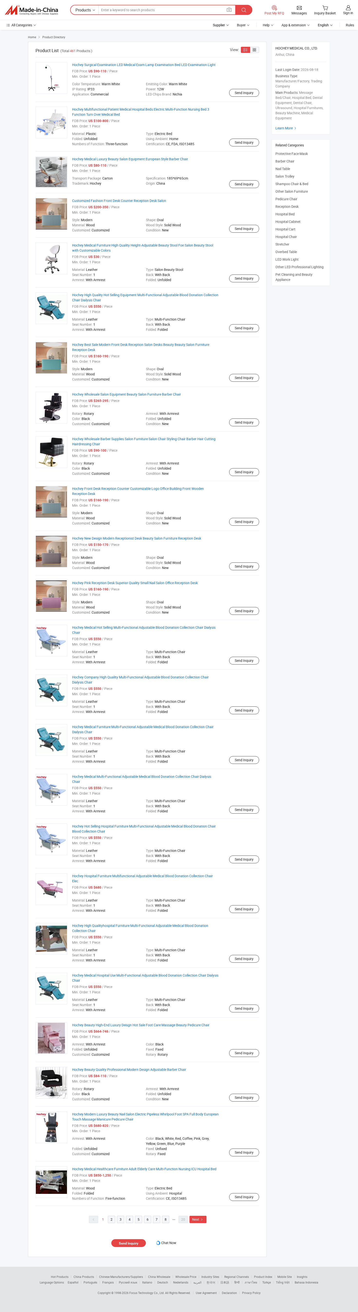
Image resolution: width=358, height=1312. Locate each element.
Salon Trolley (284, 176)
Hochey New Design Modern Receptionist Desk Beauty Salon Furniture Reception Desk (136, 538)
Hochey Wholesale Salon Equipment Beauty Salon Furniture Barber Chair (126, 394)
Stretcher (282, 244)
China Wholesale (159, 1277)
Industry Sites (210, 1277)
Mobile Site (284, 1277)
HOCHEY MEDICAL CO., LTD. (296, 48)
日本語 (224, 1282)
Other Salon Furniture (291, 191)
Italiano (147, 1282)
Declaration (229, 1293)
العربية (197, 1282)
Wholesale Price (185, 1277)
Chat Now (168, 1242)
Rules (350, 25)
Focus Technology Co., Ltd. (147, 1293)
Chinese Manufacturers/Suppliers (121, 1277)
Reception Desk (287, 206)
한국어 (211, 1282)
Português (90, 1282)
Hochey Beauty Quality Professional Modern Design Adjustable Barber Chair (129, 1069)
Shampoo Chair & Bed (291, 183)
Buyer (241, 25)
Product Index (263, 1277)
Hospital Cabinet (288, 221)
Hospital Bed (285, 214)
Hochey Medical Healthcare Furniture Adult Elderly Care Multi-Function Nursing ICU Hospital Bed (144, 1169)
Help (266, 25)
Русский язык (128, 1282)
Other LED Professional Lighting (299, 267)
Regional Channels (236, 1277)
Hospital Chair (286, 236)
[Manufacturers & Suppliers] (31, 10)
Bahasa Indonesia (306, 1282)
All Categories (21, 25)
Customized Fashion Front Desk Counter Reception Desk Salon (119, 200)
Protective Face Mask (291, 153)
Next (198, 1219)
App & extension (294, 25)
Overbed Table (286, 251)
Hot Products (59, 1277)
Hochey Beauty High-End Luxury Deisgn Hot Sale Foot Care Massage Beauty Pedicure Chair (140, 1025)
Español (73, 1282)
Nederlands (180, 1282)
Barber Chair (284, 161)
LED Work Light (287, 259)
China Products (84, 1277)
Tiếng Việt (283, 1282)
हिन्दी (237, 1282)
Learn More (286, 128)
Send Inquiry (244, 92)
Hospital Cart (285, 229)
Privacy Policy (251, 1293)
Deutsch (162, 1282)
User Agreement (206, 1293)
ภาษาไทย (251, 1282)
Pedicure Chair (286, 199)
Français (108, 1282)
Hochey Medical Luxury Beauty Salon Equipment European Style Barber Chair (130, 159)
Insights (302, 1277)
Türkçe (266, 1282)
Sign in (348, 12)
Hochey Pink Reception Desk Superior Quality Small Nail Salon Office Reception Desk (135, 582)
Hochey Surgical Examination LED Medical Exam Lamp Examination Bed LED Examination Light (144, 64)
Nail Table (282, 168)
